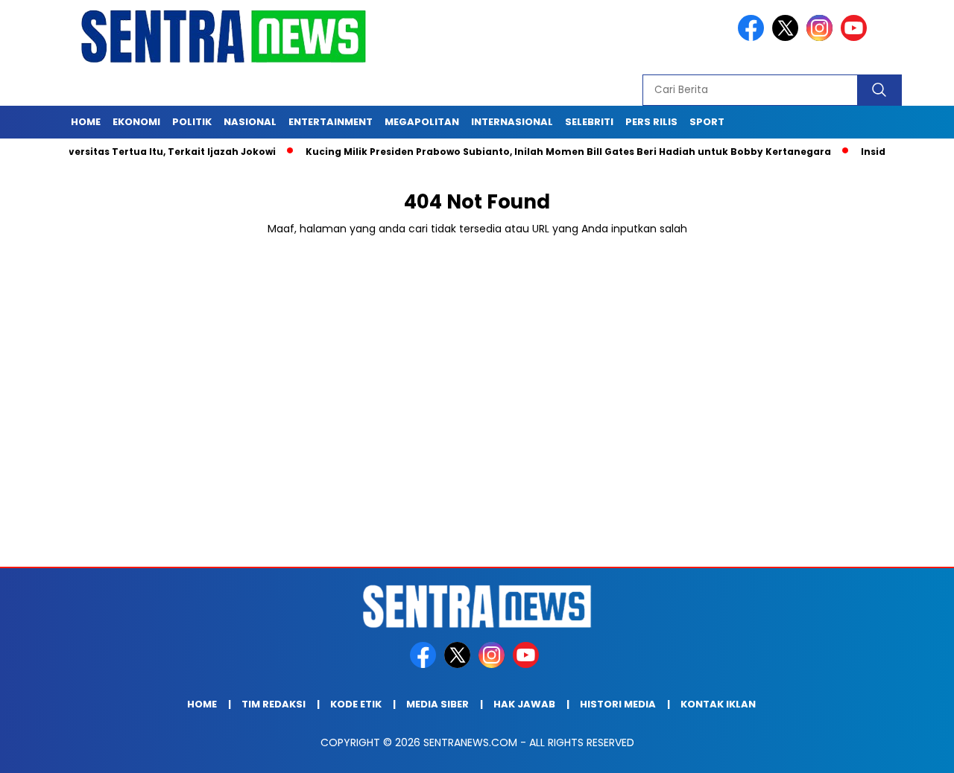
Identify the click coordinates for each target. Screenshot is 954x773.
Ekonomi (136, 122)
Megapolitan (422, 122)
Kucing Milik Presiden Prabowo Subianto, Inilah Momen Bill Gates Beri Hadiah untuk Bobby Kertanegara (549, 151)
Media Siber (437, 704)
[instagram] (822, 37)
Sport (706, 122)
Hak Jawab (524, 704)
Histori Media (618, 704)
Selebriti (589, 122)
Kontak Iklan (718, 704)
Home (86, 122)
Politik (192, 122)
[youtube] (856, 37)
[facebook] (753, 37)
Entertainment (330, 122)
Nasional (250, 122)
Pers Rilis (651, 122)
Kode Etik (356, 704)
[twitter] (787, 37)
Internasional (512, 122)
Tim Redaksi (273, 704)
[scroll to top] (913, 749)
